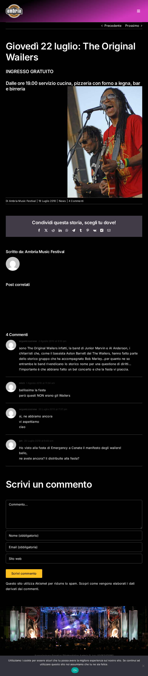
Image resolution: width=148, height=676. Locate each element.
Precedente (112, 26)
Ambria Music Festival (22, 200)
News (62, 200)
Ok (75, 670)
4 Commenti (76, 200)
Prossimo (132, 26)
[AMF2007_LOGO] (14, 6)
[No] (143, 666)
